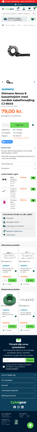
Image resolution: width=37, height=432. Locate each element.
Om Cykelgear (7, 380)
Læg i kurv (19, 125)
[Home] (3, 25)
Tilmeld (30, 360)
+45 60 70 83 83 (5, 415)
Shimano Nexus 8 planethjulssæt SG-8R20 (7, 270)
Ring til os (10, 231)
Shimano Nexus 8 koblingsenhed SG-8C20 (25, 270)
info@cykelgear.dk (6, 416)
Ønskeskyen (8, 141)
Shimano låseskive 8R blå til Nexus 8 (25, 313)
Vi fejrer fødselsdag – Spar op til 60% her (20, 1)
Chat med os (10, 235)
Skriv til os (18, 231)
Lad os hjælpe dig (8, 375)
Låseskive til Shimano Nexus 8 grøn (7, 314)
